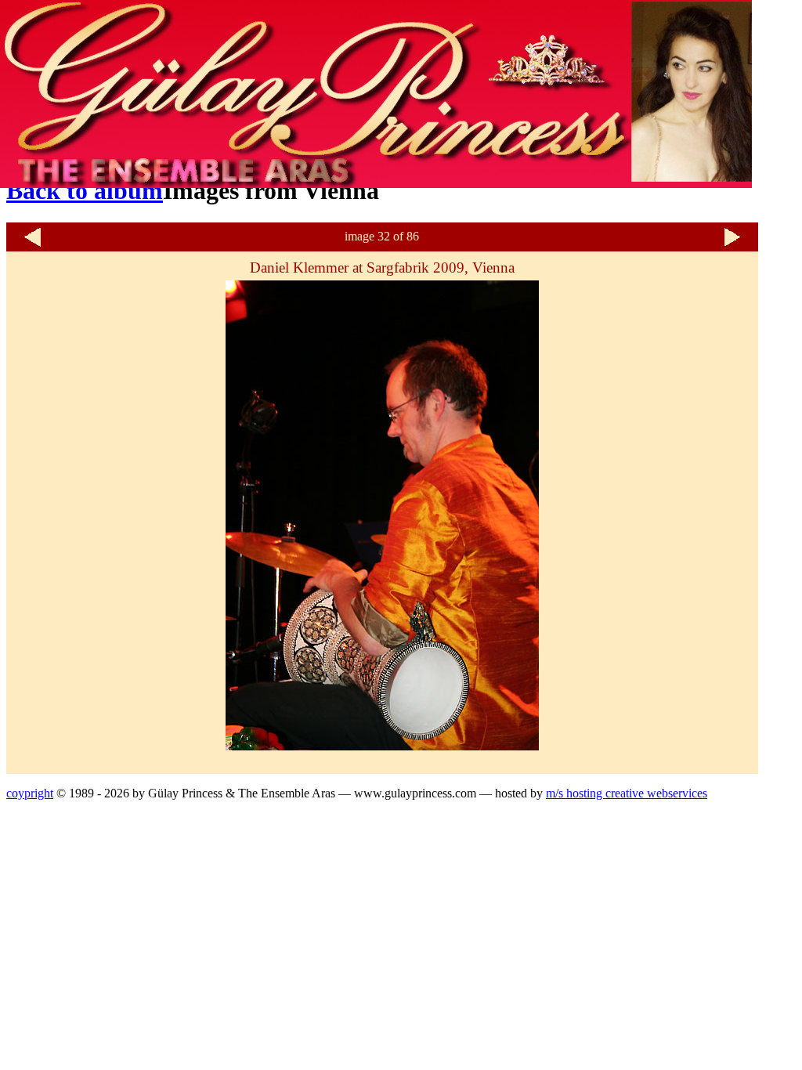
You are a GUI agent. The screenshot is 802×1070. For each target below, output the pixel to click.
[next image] (732, 244)
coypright (29, 793)
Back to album (84, 190)
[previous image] (32, 244)
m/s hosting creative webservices (626, 793)
